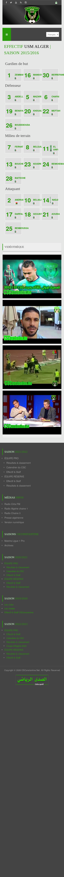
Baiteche (20, 177)
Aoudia (56, 213)
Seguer (37, 213)
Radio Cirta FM (12, 504)
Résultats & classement (18, 462)
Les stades (9, 608)
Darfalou (20, 213)
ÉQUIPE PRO (11, 458)
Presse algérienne (13, 517)
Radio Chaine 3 (12, 513)
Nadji (55, 199)
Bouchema (21, 163)
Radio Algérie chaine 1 (16, 508)
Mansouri (39, 74)
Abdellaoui (22, 96)
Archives (8, 545)
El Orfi (55, 148)
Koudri (37, 163)
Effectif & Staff (13, 472)
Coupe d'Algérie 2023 (16, 645)
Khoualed (39, 110)
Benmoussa (22, 228)
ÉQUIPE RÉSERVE (14, 476)
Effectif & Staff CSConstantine (18, 612)
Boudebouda (22, 124)
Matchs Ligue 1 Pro (14, 540)
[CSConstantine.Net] (32, 14)
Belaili (37, 199)
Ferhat (19, 146)
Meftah (56, 110)
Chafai (55, 96)
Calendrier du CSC (16, 467)
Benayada (20, 110)
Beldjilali (39, 146)
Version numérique (14, 522)
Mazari (37, 96)
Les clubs (9, 604)
